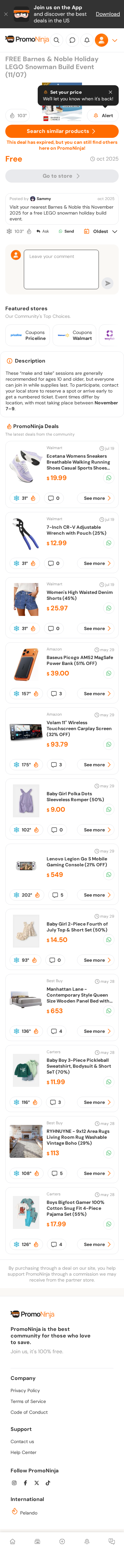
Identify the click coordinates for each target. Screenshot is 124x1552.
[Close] (6, 14)
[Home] (13, 1542)
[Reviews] (37, 1542)
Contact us (22, 1441)
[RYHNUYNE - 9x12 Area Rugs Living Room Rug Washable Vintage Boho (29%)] (26, 1156)
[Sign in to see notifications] (87, 40)
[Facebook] (27, 1483)
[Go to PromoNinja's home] (27, 40)
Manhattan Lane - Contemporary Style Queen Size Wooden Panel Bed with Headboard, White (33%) (78, 998)
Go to (57, 175)
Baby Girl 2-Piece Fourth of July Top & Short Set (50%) (77, 927)
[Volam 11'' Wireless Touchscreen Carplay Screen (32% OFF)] (26, 747)
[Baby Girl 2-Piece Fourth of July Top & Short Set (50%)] (26, 945)
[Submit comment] (107, 283)
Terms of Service (28, 1401)
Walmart (54, 447)
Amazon (54, 649)
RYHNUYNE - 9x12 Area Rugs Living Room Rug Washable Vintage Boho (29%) (78, 1137)
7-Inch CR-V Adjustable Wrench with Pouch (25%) (76, 530)
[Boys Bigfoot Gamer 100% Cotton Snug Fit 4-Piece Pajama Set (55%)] (26, 1227)
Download (108, 14)
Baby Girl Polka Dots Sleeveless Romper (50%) (75, 796)
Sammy (44, 198)
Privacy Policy (25, 1390)
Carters (54, 1052)
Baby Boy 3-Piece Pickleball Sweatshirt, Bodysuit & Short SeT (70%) (79, 1066)
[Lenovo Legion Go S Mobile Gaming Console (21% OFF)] (26, 880)
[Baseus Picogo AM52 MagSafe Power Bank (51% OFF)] (26, 679)
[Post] (62, 1542)
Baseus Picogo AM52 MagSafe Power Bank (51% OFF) (80, 660)
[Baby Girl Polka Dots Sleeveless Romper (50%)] (26, 815)
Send (69, 231)
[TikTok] (50, 1483)
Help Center (23, 1452)
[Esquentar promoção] (29, 231)
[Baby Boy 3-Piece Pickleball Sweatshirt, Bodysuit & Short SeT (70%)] (26, 1084)
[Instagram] (16, 1483)
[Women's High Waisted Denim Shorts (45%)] (26, 614)
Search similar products (58, 131)
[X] (38, 1483)
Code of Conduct (29, 1412)
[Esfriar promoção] (9, 231)
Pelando (28, 1513)
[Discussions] (112, 1542)
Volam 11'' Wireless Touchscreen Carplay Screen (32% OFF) (79, 728)
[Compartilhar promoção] (108, 477)
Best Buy (55, 980)
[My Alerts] (87, 1542)
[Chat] (72, 40)
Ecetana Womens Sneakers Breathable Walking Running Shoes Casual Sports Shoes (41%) (78, 465)
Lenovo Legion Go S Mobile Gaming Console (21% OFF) (77, 862)
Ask (45, 231)
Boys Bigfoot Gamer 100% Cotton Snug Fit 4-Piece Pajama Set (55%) (75, 1208)
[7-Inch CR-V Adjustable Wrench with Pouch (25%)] (26, 549)
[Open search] (56, 40)
